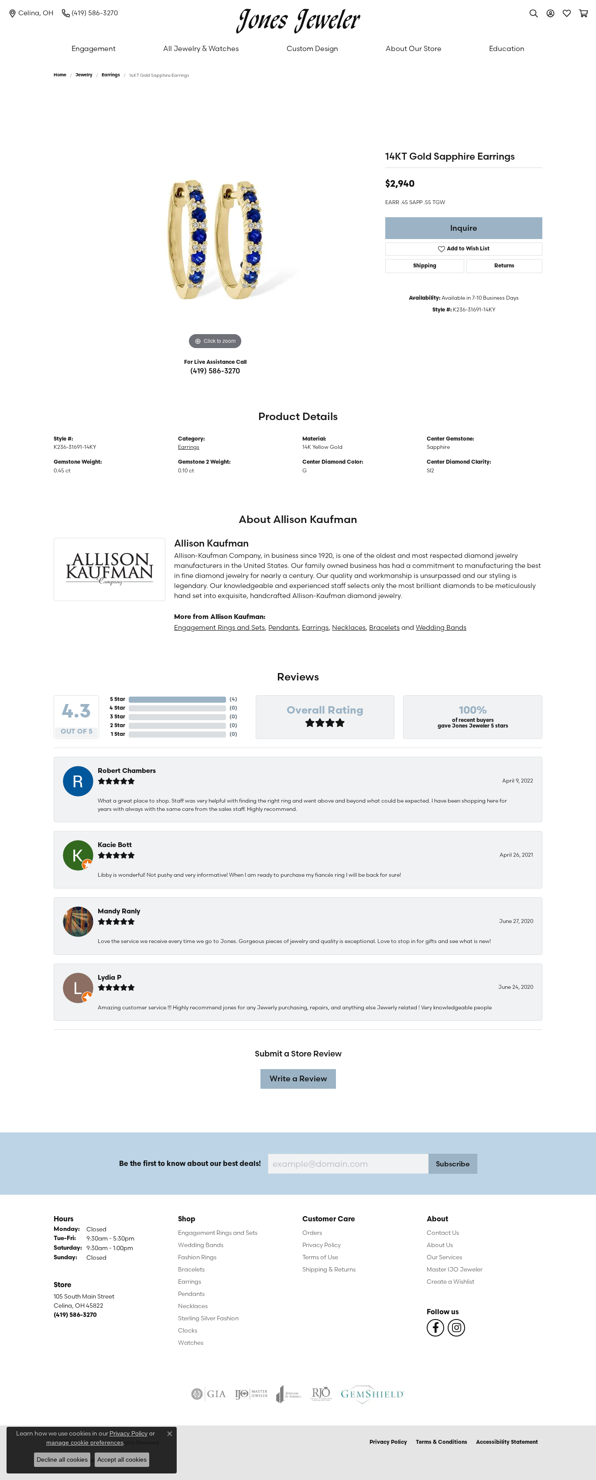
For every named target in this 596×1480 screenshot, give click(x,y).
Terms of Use (320, 1257)
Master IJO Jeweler (455, 1269)
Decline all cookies (62, 1459)
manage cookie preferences (84, 1442)
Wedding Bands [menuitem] (200, 1244)
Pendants (283, 627)
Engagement (94, 48)
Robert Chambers (127, 771)
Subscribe (453, 1163)
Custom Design (312, 48)
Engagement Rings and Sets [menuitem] (217, 1232)
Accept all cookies (122, 1459)
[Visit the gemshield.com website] (373, 1394)
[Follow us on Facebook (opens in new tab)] (435, 1327)
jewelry (83, 75)
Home (60, 75)
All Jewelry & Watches (201, 48)
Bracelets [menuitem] (191, 1269)
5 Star (117, 699)
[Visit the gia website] (208, 1394)
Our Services (444, 1257)
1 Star (118, 734)
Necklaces (349, 627)
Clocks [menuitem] (187, 1330)
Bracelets (384, 627)
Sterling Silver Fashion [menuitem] (208, 1318)
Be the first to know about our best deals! (190, 1164)
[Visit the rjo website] (321, 1394)
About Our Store (414, 48)
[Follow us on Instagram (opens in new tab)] (456, 1327)
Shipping (424, 266)
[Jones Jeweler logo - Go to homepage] (298, 19)
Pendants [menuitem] (191, 1293)
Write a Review (298, 1078)
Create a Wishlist (450, 1281)
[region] (215, 221)
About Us (440, 1244)
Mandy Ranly (119, 912)
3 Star (117, 717)
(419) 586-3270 (215, 370)
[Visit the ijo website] (251, 1394)
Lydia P (109, 978)
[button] (534, 13)
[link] (31, 13)
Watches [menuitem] (190, 1342)
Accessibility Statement (507, 1442)
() (233, 699)
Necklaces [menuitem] (193, 1305)
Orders (312, 1232)
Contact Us (443, 1232)
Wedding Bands (441, 627)
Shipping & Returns (329, 1269)
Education (506, 48)
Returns (504, 266)
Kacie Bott (115, 845)
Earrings (111, 75)
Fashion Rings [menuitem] (197, 1257)
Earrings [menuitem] (189, 1281)
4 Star (117, 708)
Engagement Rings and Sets (219, 627)
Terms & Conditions (441, 1442)
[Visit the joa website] (288, 1394)
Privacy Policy (321, 1244)
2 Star (117, 725)
